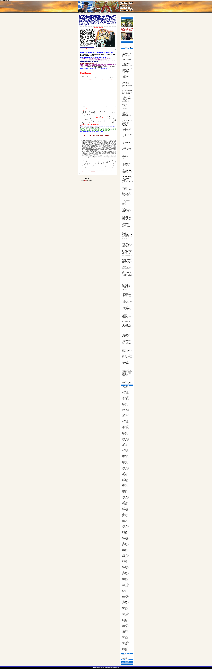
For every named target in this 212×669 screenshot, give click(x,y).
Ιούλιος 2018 (124, 503)
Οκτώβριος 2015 (124, 543)
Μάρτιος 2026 (124, 392)
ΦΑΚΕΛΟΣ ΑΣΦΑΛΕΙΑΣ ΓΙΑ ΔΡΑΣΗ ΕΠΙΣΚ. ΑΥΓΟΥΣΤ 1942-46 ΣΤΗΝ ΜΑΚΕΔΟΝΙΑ (127, 371)
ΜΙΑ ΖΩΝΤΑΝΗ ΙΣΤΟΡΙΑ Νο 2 (126, 262)
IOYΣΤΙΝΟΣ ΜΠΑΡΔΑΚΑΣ (126, 81)
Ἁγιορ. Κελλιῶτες (124, 104)
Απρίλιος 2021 (124, 463)
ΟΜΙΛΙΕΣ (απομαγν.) (125, 285)
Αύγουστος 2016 (124, 531)
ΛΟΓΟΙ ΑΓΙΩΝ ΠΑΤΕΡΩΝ (126, 244)
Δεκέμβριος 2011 (124, 598)
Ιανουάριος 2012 (124, 597)
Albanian (123, 62)
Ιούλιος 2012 (124, 590)
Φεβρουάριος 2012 (125, 596)
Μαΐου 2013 (124, 578)
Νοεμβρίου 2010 (124, 614)
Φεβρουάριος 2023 (125, 437)
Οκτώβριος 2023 (124, 427)
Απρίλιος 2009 (124, 637)
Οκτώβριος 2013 (124, 572)
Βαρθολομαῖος (124, 155)
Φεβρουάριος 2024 (125, 422)
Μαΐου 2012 (124, 592)
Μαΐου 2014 (124, 563)
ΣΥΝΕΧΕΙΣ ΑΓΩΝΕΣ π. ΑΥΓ (126, 357)
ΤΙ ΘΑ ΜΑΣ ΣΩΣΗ (125, 363)
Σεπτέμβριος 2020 (124, 472)
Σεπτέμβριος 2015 (124, 544)
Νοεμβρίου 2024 (124, 411)
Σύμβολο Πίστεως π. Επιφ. (126, 349)
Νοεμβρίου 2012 (124, 585)
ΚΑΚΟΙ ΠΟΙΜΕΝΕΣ (125, 232)
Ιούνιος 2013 (124, 577)
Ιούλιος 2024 (124, 416)
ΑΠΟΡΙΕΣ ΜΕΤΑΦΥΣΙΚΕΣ (126, 142)
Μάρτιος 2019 (124, 493)
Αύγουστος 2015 (124, 545)
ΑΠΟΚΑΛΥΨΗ (124, 141)
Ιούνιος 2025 (124, 403)
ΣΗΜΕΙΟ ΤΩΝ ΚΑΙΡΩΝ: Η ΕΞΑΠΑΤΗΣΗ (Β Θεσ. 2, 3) (126, 342)
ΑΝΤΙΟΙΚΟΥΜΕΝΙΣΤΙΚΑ (126, 129)
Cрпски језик (124, 72)
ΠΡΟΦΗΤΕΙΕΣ (124, 336)
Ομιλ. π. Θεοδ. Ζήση (125, 284)
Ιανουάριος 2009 (124, 641)
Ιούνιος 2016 (124, 533)
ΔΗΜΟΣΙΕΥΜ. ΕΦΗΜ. (125, 180)
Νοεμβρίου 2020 (124, 469)
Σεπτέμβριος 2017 (124, 515)
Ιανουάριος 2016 (124, 539)
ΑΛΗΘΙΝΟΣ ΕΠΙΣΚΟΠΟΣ (126, 115)
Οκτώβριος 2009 (124, 630)
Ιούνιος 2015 (124, 548)
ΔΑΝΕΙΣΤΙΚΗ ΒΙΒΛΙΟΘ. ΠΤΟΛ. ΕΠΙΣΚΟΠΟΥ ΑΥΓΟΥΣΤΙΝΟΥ (127, 177)
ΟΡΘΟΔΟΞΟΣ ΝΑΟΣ (125, 292)
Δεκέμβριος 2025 (124, 396)
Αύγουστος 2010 (124, 618)
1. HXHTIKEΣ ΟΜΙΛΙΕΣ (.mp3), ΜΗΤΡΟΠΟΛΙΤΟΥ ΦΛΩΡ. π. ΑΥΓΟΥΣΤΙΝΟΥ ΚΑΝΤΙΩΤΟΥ (127, 59)
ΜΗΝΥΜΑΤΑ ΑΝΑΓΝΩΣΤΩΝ (126, 255)
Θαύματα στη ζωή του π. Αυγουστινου (126, 229)
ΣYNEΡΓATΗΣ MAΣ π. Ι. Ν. (126, 339)
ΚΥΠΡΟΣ (123, 242)
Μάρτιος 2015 (124, 551)
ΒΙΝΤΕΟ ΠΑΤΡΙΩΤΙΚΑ (125, 168)
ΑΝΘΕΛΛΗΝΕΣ (124, 125)
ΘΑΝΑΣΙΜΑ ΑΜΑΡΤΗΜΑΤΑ (126, 227)
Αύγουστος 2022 (124, 444)
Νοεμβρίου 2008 (124, 643)
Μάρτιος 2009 (124, 638)
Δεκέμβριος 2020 (124, 468)
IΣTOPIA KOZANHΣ (125, 82)
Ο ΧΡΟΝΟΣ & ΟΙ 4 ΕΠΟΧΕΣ (126, 275)
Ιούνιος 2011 (124, 606)
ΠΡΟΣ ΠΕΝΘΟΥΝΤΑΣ (125, 334)
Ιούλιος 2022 (124, 445)
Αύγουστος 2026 (124, 386)
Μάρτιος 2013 (124, 580)
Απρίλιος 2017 (124, 521)
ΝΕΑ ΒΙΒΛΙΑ (124, 266)
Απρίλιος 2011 (124, 608)
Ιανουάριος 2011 (124, 612)
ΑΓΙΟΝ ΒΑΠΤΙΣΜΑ (125, 101)
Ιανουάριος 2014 (124, 568)
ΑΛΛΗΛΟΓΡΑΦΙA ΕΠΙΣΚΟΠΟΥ (127, 120)
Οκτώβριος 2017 (124, 514)
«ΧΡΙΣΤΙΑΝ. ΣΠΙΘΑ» (125, 55)
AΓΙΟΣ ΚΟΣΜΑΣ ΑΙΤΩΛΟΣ (126, 65)
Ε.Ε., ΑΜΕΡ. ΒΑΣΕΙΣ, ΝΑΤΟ (126, 189)
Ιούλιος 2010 (124, 619)
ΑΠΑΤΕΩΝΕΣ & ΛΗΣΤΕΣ (126, 137)
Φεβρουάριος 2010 (125, 625)
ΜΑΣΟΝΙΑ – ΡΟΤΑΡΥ (125, 247)
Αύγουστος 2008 (124, 647)
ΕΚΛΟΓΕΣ (123, 196)
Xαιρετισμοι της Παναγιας (126, 98)
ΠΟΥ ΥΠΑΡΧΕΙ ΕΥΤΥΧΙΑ (126, 326)
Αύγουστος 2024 (124, 415)
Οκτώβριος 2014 (124, 557)
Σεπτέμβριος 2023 (124, 428)
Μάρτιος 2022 (124, 450)
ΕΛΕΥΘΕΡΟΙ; (124, 203)
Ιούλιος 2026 (124, 387)
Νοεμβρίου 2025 (124, 397)
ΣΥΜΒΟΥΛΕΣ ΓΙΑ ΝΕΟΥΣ (126, 352)
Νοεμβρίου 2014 (124, 556)
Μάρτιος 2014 (124, 566)
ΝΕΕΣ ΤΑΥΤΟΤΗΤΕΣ (125, 268)
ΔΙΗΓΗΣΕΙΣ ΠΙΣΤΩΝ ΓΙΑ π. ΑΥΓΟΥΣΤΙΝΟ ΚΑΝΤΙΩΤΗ (126, 185)
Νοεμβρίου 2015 (124, 542)
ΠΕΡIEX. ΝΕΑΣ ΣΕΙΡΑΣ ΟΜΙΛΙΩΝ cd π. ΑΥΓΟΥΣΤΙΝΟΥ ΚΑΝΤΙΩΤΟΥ (127, 322)
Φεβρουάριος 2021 (125, 466)
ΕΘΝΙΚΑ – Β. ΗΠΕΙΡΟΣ (125, 194)
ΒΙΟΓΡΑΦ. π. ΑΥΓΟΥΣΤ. (126, 171)
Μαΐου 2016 (124, 534)
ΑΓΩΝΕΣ (123, 106)
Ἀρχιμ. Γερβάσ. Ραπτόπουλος (126, 148)
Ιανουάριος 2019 (124, 496)
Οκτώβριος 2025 (124, 398)
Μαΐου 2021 (124, 462)
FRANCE (123, 77)
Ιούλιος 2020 (124, 474)
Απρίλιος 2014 (124, 565)
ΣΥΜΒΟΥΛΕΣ (124, 351)
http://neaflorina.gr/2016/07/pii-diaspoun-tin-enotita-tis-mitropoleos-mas (93, 48)
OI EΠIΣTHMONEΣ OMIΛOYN (127, 90)
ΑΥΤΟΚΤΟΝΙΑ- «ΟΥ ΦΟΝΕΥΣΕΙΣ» (125, 152)
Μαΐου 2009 (124, 636)
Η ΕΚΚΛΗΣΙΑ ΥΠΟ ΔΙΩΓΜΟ (126, 220)
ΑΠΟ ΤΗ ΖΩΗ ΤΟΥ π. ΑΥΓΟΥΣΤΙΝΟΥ (125, 139)
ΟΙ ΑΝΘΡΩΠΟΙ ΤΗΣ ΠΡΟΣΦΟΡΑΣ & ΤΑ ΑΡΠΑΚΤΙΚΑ (127, 277)
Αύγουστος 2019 (124, 487)
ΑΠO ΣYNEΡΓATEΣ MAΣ (126, 131)
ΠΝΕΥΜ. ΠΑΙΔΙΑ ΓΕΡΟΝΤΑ (126, 324)
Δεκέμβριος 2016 (124, 526)
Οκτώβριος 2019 (124, 485)
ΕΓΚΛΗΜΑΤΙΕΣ (124, 190)
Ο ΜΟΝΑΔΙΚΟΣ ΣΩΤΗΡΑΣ (126, 274)
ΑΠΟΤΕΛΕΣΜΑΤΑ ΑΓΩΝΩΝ (126, 144)
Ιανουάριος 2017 (124, 525)
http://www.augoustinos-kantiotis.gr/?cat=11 (93, 57)
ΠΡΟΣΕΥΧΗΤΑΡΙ (124, 335)
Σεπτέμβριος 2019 (124, 486)
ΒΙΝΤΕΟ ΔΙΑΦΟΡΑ (125, 165)
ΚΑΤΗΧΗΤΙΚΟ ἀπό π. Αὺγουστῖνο (125, 238)
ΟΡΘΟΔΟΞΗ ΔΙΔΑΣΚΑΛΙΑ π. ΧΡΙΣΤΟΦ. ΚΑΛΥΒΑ (126, 287)
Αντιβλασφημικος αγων (125, 128)
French (123, 78)
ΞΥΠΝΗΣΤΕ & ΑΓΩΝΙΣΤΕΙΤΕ (126, 272)
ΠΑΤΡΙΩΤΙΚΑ (124, 318)
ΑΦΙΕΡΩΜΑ (124, 154)
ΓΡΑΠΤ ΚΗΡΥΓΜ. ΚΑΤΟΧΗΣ (126, 173)
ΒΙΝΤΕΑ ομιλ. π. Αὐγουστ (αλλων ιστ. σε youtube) (126, 161)
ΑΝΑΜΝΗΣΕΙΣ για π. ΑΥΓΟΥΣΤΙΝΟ (125, 124)
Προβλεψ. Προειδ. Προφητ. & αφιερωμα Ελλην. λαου (126, 328)
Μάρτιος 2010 (124, 624)
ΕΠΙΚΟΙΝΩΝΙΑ (97, 12)
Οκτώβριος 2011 (124, 601)
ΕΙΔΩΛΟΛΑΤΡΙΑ (124, 195)
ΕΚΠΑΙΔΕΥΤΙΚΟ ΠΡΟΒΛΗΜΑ (127, 198)
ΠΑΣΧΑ (123, 315)
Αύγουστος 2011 (124, 603)
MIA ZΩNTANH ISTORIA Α (126, 89)
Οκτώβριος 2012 (124, 586)
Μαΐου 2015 (124, 549)
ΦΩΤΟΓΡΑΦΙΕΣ (124, 376)
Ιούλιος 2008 (124, 648)
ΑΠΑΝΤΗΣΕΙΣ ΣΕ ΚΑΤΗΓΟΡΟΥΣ (88, 12)
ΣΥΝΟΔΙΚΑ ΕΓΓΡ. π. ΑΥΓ (126, 358)
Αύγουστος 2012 (124, 589)
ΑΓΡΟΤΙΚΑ (123, 105)
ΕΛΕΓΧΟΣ (123, 202)
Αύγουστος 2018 (124, 502)
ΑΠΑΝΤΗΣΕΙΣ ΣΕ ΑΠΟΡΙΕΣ (126, 134)
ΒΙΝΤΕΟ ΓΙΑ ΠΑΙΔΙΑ (125, 164)
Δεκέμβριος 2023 (124, 425)
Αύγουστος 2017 (124, 516)
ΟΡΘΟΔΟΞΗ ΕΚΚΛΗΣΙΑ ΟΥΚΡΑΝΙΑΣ (126, 289)
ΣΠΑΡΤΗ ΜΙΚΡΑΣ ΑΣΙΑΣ (126, 343)
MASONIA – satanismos (126, 87)
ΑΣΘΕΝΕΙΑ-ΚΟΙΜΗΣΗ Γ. (126, 149)
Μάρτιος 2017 (124, 522)
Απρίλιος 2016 (124, 536)
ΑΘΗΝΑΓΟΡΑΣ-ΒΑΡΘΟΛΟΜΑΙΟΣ (125, 114)
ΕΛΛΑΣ (123, 204)
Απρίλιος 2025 (124, 405)
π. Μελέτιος (124, 307)
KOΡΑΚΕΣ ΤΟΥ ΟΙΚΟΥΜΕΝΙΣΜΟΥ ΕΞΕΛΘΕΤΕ (127, 85)
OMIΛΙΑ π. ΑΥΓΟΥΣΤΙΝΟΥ (126, 93)
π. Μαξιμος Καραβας (125, 306)
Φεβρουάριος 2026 (125, 393)
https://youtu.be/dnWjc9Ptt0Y (88, 63)
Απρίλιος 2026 (124, 391)
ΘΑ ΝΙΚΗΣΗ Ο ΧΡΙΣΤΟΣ (126, 226)
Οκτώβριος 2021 (124, 456)
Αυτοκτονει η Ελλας (125, 150)
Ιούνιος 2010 (124, 620)
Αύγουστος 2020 (124, 473)
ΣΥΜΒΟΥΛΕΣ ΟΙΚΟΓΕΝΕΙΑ (126, 355)
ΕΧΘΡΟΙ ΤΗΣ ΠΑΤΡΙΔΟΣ (126, 219)
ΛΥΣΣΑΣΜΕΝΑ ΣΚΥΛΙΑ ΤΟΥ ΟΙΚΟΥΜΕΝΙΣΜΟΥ (126, 246)
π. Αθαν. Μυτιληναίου (125, 296)
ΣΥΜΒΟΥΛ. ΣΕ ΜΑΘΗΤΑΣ (126, 350)
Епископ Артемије (125, 383)
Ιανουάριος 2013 (124, 583)
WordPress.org (124, 658)
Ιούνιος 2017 (124, 519)
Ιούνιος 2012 (124, 591)
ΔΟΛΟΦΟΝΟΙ (124, 188)
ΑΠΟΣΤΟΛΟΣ (124, 143)
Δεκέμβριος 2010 (124, 613)
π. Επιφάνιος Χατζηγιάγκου (126, 301)
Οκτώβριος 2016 (124, 528)
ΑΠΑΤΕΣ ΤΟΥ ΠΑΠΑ (125, 136)
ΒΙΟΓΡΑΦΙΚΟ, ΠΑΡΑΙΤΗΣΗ (126, 172)
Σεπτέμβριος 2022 (124, 443)
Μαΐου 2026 (124, 390)
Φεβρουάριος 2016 (125, 538)
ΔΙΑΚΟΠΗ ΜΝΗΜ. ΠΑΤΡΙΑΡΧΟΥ (127, 181)
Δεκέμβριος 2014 (124, 555)
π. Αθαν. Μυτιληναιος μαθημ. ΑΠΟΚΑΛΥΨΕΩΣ (126, 295)
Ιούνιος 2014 (124, 562)
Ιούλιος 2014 (124, 561)
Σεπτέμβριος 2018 (124, 501)
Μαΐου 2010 (124, 621)
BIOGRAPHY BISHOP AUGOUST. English (125, 70)
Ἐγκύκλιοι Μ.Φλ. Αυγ (125, 192)
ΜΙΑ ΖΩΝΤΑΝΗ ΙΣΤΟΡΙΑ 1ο (126, 261)
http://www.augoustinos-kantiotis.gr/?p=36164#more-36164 (96, 52)
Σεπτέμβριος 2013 (124, 573)
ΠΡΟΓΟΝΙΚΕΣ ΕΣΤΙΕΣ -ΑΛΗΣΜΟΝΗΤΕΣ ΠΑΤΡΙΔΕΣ (126, 330)
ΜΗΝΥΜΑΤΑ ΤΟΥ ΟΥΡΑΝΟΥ (126, 258)
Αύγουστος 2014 (124, 560)
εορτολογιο (123, 208)
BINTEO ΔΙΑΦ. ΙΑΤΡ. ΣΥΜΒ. (126, 68)
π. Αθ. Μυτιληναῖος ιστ (125, 293)
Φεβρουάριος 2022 (125, 451)
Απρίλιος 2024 (124, 420)
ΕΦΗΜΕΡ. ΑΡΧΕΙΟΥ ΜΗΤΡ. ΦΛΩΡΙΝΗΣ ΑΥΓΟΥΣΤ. (126, 218)
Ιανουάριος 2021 (124, 467)
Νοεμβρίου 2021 (124, 455)
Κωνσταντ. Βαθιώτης (125, 243)
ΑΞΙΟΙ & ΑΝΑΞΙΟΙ (125, 130)
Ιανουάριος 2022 (124, 452)
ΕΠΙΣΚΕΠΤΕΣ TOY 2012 (126, 210)
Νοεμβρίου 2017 (124, 513)
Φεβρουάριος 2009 (125, 639)
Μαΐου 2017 (124, 520)
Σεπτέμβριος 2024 (124, 414)
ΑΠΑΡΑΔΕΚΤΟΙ (124, 135)
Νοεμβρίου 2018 (124, 498)
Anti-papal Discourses (125, 63)
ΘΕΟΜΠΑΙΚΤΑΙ (124, 231)
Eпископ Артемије (125, 76)
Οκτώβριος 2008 (124, 644)
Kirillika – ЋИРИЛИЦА (125, 83)
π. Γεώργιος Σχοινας (125, 300)
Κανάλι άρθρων (125, 655)
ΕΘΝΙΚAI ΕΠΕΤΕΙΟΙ (125, 193)
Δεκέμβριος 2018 (124, 497)
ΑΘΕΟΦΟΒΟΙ (124, 112)
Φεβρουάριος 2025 (125, 408)
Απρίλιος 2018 (124, 507)
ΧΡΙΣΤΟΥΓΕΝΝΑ (124, 381)
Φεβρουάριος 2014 (125, 567)
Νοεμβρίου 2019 (124, 484)
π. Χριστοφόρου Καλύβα (126, 309)
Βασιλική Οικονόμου (125, 156)
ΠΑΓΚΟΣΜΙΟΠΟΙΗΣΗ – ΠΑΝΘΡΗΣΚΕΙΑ (125, 311)
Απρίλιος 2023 (124, 434)
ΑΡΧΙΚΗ (80, 12)
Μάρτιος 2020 (124, 479)
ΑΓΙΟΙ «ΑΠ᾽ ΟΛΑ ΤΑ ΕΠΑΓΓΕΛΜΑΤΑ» (125, 100)
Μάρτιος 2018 (124, 508)
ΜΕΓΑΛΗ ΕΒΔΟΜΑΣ (125, 249)
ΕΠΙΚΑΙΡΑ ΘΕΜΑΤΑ (125, 209)
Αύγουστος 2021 (124, 458)
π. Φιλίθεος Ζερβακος (125, 308)
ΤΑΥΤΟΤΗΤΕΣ (124, 361)
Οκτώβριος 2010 (124, 615)
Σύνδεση (123, 654)
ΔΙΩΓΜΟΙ (123, 187)
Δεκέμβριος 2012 (124, 584)
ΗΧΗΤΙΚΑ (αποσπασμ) (125, 223)
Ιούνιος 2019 (124, 490)
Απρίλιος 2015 (124, 550)
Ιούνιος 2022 (124, 446)
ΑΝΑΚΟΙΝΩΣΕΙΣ (124, 122)
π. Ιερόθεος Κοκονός (125, 303)
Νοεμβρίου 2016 (124, 527)
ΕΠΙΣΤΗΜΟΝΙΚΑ (124, 211)
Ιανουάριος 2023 (124, 438)
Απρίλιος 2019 (124, 492)
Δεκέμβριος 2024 (124, 410)
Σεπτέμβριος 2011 (124, 602)
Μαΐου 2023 (124, 433)
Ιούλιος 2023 (124, 431)
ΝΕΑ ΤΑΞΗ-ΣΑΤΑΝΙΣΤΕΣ (126, 267)
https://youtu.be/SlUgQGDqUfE (89, 61)
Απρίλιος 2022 (124, 449)
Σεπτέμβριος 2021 (124, 457)
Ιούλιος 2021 (124, 460)
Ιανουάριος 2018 (124, 510)
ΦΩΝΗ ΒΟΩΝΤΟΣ (125, 375)
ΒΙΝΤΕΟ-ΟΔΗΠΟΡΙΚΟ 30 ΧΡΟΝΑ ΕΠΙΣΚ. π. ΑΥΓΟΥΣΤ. (126, 170)
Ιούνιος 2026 (124, 388)
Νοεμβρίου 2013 (124, 571)
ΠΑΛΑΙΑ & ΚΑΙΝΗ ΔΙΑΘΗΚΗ (126, 313)
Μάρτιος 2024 (124, 421)
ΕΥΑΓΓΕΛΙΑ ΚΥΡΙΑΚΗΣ (126, 215)
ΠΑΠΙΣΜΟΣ (124, 314)
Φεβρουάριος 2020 (125, 480)
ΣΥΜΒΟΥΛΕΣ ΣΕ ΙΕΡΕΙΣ (126, 356)
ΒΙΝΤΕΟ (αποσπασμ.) (125, 163)
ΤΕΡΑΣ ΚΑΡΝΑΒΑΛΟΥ (125, 362)
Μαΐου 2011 (123, 607)
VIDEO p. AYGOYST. (125, 97)
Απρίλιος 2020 (124, 478)
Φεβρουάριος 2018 (125, 509)
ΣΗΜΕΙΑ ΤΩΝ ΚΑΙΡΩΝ (125, 340)
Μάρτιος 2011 (124, 609)
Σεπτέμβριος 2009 (124, 631)
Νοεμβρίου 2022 (124, 440)
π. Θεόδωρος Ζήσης (125, 302)
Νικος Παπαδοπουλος (125, 271)
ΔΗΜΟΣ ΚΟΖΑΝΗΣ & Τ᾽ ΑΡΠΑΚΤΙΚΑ (126, 179)
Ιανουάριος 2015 (124, 554)
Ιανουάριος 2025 (124, 409)
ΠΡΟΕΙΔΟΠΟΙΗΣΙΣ (125, 333)
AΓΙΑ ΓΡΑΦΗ (124, 64)
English (123, 75)
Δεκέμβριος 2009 (124, 627)
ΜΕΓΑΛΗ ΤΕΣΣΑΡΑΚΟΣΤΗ (126, 250)
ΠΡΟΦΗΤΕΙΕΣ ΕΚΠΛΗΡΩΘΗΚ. (105, 12)
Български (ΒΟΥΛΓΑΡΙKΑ (126, 382)
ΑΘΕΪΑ (123, 111)
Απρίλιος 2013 (124, 579)
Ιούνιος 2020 (124, 475)
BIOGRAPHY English (125, 71)
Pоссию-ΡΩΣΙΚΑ (124, 94)
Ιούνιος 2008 (124, 649)
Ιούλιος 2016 (124, 532)
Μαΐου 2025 (124, 404)
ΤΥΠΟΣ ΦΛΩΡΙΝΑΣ (125, 369)
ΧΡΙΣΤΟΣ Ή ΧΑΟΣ (125, 380)
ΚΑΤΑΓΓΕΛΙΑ (124, 233)
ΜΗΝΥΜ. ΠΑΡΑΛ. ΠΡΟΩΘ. (126, 253)
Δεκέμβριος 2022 (124, 439)
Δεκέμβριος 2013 (124, 569)
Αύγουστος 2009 (124, 632)
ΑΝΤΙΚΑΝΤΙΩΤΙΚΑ (125, 44)
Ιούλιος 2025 (124, 402)
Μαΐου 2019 (124, 491)
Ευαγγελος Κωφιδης (125, 216)
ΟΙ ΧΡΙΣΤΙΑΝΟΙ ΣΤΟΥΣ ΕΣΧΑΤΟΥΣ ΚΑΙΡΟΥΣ (125, 282)
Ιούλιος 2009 (124, 633)
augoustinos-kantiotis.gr (100, 667)
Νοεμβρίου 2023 (124, 426)
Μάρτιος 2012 (124, 595)
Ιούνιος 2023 (124, 432)
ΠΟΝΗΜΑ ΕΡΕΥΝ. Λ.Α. (125, 325)
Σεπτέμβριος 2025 (124, 399)
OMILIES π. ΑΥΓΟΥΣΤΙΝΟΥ (126, 92)
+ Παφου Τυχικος (124, 56)
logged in (85, 180)
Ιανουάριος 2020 (124, 481)
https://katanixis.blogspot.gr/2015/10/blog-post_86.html (90, 171)
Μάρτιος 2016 (124, 537)
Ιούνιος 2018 (124, 504)
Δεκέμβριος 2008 (124, 642)
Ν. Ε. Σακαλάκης (124, 265)
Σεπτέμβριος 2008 (124, 645)
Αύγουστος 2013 (124, 574)
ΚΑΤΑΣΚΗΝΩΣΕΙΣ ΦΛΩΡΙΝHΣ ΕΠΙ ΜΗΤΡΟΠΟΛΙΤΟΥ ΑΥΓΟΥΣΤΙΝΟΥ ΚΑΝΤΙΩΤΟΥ (127, 235)
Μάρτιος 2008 (124, 650)
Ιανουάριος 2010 (124, 626)
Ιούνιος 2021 (124, 461)
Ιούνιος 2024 (124, 417)
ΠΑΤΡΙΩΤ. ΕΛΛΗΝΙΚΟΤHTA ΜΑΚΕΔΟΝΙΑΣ (126, 317)
